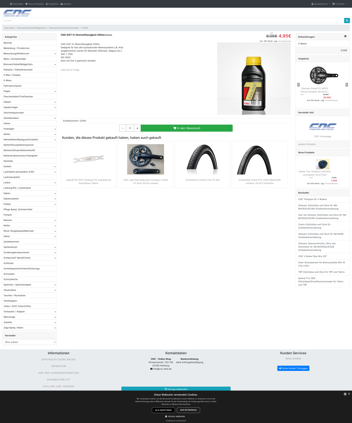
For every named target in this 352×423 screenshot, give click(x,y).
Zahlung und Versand (58, 386)
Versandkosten (284, 41)
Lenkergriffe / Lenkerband (17, 187)
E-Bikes (7, 80)
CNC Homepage (322, 136)
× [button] (349, 394)
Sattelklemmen (11, 241)
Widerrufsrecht (58, 379)
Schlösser (9, 263)
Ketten (7, 134)
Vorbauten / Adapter (14, 311)
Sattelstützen (10, 247)
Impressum (58, 366)
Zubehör (8, 322)
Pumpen (8, 214)
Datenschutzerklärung (59, 359)
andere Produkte (307, 144)
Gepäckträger (11, 107)
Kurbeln (7, 166)
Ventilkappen (10, 300)
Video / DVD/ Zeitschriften (17, 306)
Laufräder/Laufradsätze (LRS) (19, 171)
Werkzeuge (9, 316)
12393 (85, 27)
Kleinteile (8, 161)
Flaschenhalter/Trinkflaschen (18, 96)
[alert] (176, 407)
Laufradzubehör (12, 177)
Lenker (7, 182)
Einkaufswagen (306, 36)
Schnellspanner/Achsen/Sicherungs (22, 268)
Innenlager (9, 128)
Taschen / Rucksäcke (14, 295)
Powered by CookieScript (176, 421)
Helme (7, 123)
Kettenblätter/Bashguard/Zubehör (21, 139)
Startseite (9, 27)
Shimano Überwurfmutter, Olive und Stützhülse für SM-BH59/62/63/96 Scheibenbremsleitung (317, 246)
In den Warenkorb (188, 128)
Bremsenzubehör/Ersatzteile (64, 27)
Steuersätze (10, 290)
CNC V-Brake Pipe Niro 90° (312, 256)
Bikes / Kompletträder (15, 58)
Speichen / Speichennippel (17, 284)
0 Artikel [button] (340, 3)
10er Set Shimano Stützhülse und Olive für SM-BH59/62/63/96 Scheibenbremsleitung (322, 216)
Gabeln (7, 101)
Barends (8, 42)
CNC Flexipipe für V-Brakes (312, 199)
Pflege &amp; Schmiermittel (18, 209)
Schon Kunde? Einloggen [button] (294, 368)
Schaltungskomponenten (16, 252)
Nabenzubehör (11, 198)
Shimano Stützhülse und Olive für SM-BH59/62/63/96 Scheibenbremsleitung (318, 207)
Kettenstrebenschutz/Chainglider (21, 155)
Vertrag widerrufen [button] (177, 389)
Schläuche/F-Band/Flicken (17, 257)
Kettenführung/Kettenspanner (19, 144)
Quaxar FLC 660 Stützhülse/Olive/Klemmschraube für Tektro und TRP (320, 281)
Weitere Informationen (181, 404)
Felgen (7, 91)
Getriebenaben (11, 118)
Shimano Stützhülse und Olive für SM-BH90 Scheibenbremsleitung (320, 236)
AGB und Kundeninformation (58, 372)
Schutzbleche (11, 279)
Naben (7, 193)
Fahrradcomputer (13, 85)
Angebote (303, 58)
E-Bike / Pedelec (12, 75)
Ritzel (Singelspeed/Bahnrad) (19, 230)
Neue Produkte (306, 152)
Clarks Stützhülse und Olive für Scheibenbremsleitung (314, 226)
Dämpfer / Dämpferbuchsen (18, 69)
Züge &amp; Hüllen (13, 327)
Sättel (7, 236)
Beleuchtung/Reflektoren (16, 53)
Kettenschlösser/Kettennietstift (19, 150)
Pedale (7, 204)
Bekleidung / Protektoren (17, 48)
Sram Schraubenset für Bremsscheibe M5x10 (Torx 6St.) (321, 264)
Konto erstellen (293, 358)
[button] (320, 4)
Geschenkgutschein (14, 112)
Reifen (7, 225)
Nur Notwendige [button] (188, 410)
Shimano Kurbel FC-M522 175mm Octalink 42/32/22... (314, 90)
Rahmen (8, 220)
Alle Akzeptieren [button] (163, 410)
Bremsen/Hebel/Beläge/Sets (31, 27)
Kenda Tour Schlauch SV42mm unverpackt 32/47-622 (315, 173)
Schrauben (9, 273)
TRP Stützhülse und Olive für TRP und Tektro (321, 272)
